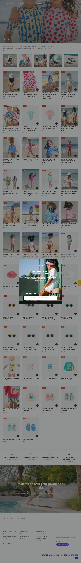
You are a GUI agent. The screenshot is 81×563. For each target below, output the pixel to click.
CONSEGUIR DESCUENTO (40, 298)
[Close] (60, 261)
